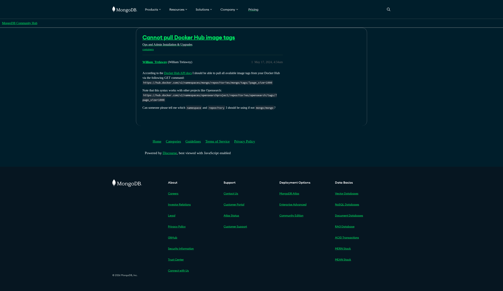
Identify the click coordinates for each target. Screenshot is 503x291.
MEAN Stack (343, 259)
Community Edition (291, 215)
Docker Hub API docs (178, 73)
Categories (173, 141)
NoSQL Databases (347, 204)
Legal (171, 215)
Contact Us (231, 193)
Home (157, 141)
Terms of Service (217, 141)
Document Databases (349, 215)
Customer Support (235, 226)
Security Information (181, 248)
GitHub (172, 237)
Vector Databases (346, 193)
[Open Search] (389, 9)
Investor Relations (179, 204)
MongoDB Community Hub (19, 23)
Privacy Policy (244, 141)
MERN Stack (343, 248)
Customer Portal (234, 204)
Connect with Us (178, 270)
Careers (173, 193)
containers (148, 49)
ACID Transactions (347, 237)
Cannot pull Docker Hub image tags (188, 37)
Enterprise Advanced (293, 204)
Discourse (170, 153)
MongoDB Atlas (289, 193)
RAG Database (344, 226)
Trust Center (176, 259)
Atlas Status (231, 215)
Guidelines (193, 141)
